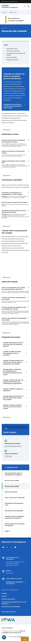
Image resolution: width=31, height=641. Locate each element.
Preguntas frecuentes (12, 59)
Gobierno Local (13, 12)
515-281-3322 (9, 573)
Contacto (4, 593)
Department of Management (10, 7)
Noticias (4, 596)
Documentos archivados (9, 611)
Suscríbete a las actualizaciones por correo (14, 602)
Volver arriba (6, 129)
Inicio (5, 12)
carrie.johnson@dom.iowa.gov (13, 446)
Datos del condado (11, 57)
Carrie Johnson (9, 432)
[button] (25, 639)
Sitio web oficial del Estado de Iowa (9, 1)
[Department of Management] (5, 6)
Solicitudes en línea (11, 48)
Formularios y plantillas (13, 50)
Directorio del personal (8, 599)
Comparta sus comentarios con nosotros (14, 582)
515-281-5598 (8, 456)
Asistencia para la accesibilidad (11, 606)
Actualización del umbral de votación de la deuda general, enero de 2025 (12, 106)
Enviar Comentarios (7, 628)
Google (23, 636)
